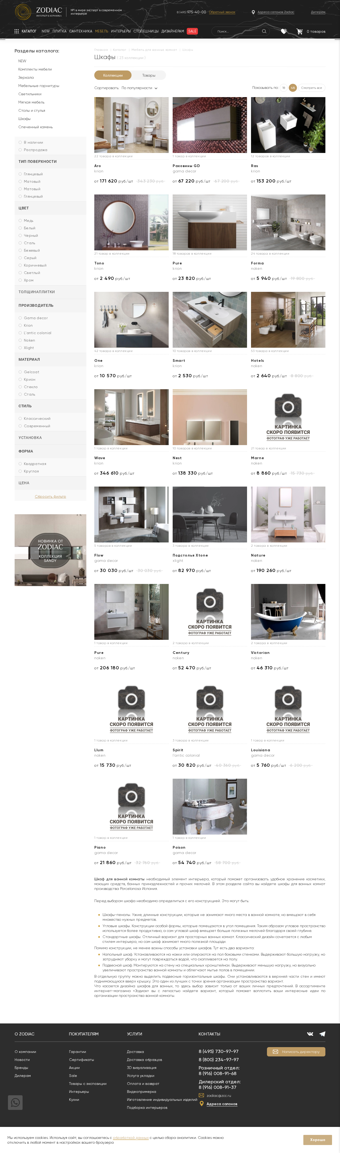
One (98, 360)
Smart (179, 360)
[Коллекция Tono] (131, 222)
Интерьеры (79, 1091)
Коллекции (113, 75)
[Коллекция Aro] (131, 125)
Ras (254, 166)
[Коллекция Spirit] (210, 709)
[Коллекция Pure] (210, 222)
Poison (179, 847)
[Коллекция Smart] (210, 320)
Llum (99, 750)
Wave (99, 458)
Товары (148, 75)
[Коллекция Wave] (131, 417)
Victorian (260, 652)
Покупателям (84, 1033)
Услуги (134, 1033)
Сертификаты (81, 1059)
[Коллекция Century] (210, 612)
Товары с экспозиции (88, 1083)
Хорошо (317, 1140)
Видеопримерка (141, 1091)
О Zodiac (25, 1033)
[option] (50, 550)
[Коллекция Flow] (131, 514)
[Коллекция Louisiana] (288, 709)
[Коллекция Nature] (288, 514)
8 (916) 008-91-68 (217, 1073)
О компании (25, 1052)
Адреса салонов (222, 1104)
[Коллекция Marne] (288, 417)
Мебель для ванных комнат (154, 50)
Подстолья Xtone (190, 555)
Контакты (209, 1033)
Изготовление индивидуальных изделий (162, 1099)
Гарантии (77, 1052)
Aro (97, 166)
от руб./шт (113, 181)
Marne (257, 458)
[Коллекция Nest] (210, 417)
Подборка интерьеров (147, 1107)
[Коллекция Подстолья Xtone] (210, 514)
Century (181, 652)
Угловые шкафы (116, 926)
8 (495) (191, 12)
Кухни (74, 1099)
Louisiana (260, 750)
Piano (100, 847)
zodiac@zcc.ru (219, 1095)
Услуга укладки (140, 1075)
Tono (99, 263)
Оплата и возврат (143, 1083)
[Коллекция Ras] (288, 125)
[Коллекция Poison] (210, 807)
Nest (177, 458)
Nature (258, 555)
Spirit (178, 750)
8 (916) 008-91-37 (217, 1087)
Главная (101, 50)
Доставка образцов (144, 1059)
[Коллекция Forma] (288, 222)
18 (283, 88)
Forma (257, 263)
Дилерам (23, 1075)
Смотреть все (311, 88)
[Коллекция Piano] (131, 807)
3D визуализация (141, 1067)
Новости (22, 1059)
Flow (99, 555)
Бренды (21, 1067)
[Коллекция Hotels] (288, 320)
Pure (177, 263)
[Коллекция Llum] (131, 709)
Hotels (257, 360)
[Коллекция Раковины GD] (210, 125)
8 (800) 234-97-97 (219, 1059)
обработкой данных (131, 1137)
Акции (74, 1067)
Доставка (135, 1052)
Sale (73, 1075)
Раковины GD (186, 166)
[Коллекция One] (131, 320)
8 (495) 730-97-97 (219, 1051)
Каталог (119, 50)
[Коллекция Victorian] (288, 612)
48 (293, 88)
